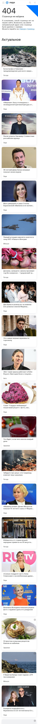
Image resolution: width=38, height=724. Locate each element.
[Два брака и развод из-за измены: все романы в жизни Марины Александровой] (19, 297)
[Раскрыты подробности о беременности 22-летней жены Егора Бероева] (19, 701)
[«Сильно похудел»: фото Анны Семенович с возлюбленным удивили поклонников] (19, 567)
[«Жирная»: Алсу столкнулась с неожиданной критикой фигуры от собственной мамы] (19, 95)
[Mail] (7, 2)
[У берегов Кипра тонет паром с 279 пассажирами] (19, 667)
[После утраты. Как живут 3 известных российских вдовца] (19, 129)
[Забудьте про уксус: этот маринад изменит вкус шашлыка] (19, 466)
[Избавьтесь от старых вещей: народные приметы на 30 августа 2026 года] (19, 533)
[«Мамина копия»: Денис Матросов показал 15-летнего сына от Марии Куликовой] (19, 499)
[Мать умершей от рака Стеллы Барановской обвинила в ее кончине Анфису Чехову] (19, 196)
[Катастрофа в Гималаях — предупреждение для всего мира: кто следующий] (19, 62)
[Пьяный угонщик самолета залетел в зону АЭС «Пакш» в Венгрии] (19, 230)
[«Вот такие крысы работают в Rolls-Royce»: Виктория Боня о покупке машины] (19, 365)
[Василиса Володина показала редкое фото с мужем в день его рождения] (19, 600)
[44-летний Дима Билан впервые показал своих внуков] (19, 163)
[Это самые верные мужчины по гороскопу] (19, 331)
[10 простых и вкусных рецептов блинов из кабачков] (19, 634)
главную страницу (26, 29)
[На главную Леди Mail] (11, 2)
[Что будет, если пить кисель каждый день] (19, 432)
